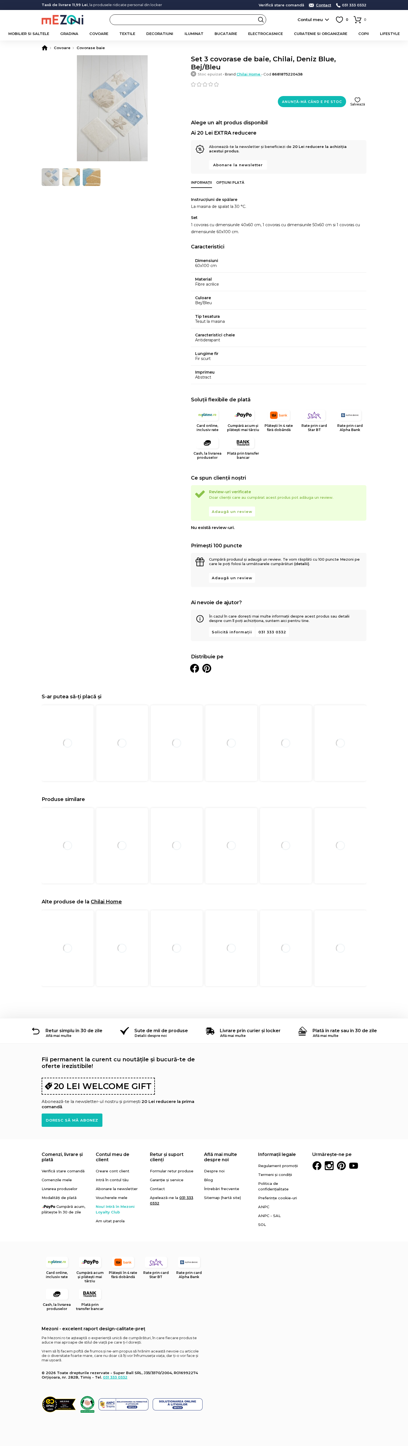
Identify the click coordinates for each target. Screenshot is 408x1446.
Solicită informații (232, 632)
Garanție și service (166, 1180)
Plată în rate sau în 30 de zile (345, 1030)
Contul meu (310, 19)
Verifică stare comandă (281, 5)
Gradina (69, 33)
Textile (127, 33)
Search (261, 20)
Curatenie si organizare (320, 33)
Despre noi (214, 1171)
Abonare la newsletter (238, 165)
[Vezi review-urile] (278, 84)
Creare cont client (112, 1171)
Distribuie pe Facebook (194, 668)
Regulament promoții (278, 1165)
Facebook (317, 1165)
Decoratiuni (159, 33)
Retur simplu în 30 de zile (74, 1030)
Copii (363, 33)
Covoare (98, 33)
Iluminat (194, 33)
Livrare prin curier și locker (250, 1030)
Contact (323, 5)
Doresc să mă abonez (72, 1120)
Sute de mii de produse (161, 1030)
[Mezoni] (45, 48)
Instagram (329, 1165)
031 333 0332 (354, 5)
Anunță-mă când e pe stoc (312, 102)
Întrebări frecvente (221, 1188)
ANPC (263, 1207)
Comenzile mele (57, 1180)
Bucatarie (226, 33)
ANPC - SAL (269, 1215)
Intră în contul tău (112, 1180)
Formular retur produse (171, 1171)
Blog (208, 1180)
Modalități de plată (59, 1197)
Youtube (353, 1165)
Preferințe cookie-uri (277, 1198)
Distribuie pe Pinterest (206, 668)
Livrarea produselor (59, 1188)
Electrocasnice (265, 33)
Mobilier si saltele (28, 33)
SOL (262, 1224)
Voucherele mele (111, 1197)
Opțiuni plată (230, 182)
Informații (201, 182)
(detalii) (301, 563)
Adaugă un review (232, 511)
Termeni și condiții (275, 1174)
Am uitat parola (110, 1221)
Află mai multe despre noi (220, 1157)
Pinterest (341, 1165)
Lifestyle (390, 33)
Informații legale (277, 1154)
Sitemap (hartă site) (222, 1197)
